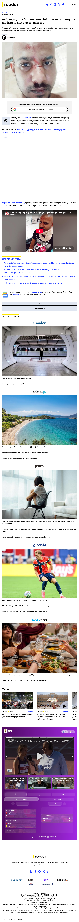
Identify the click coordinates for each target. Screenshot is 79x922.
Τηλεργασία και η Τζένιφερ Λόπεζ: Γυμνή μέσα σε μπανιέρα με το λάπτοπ (34, 283)
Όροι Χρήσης (25, 862)
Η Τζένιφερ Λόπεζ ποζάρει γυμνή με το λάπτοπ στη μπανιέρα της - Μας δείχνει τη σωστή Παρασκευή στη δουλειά (39, 530)
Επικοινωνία (15, 862)
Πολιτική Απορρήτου (37, 862)
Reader (25, 292)
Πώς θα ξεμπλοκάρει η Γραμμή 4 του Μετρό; (17, 378)
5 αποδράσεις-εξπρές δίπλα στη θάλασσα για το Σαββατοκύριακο (25, 452)
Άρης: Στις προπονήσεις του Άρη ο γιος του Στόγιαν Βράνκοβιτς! (24, 611)
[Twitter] (59, 4)
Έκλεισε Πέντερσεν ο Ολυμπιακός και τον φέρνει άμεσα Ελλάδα (24, 600)
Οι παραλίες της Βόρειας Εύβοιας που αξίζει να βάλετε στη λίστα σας (26, 447)
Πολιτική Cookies (52, 862)
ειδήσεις (16, 294)
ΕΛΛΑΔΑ (5, 12)
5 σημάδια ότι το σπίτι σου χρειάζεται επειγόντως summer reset (24, 680)
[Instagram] (55, 4)
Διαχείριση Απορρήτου (39, 865)
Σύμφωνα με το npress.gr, (13, 203)
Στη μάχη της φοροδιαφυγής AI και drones (17, 384)
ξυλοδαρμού (26, 118)
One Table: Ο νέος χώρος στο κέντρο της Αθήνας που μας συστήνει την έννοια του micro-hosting (36, 675)
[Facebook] (51, 4)
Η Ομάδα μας (64, 862)
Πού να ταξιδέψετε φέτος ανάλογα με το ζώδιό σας (19, 458)
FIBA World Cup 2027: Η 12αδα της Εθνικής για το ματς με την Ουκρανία (27, 606)
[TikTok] (63, 4)
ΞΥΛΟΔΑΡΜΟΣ (40, 308)
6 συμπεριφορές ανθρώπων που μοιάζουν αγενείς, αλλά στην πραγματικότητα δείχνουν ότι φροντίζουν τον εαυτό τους (38, 522)
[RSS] (47, 4)
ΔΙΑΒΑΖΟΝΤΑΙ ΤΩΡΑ (11, 259)
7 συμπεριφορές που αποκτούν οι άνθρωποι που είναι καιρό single (26, 537)
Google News (36, 292)
